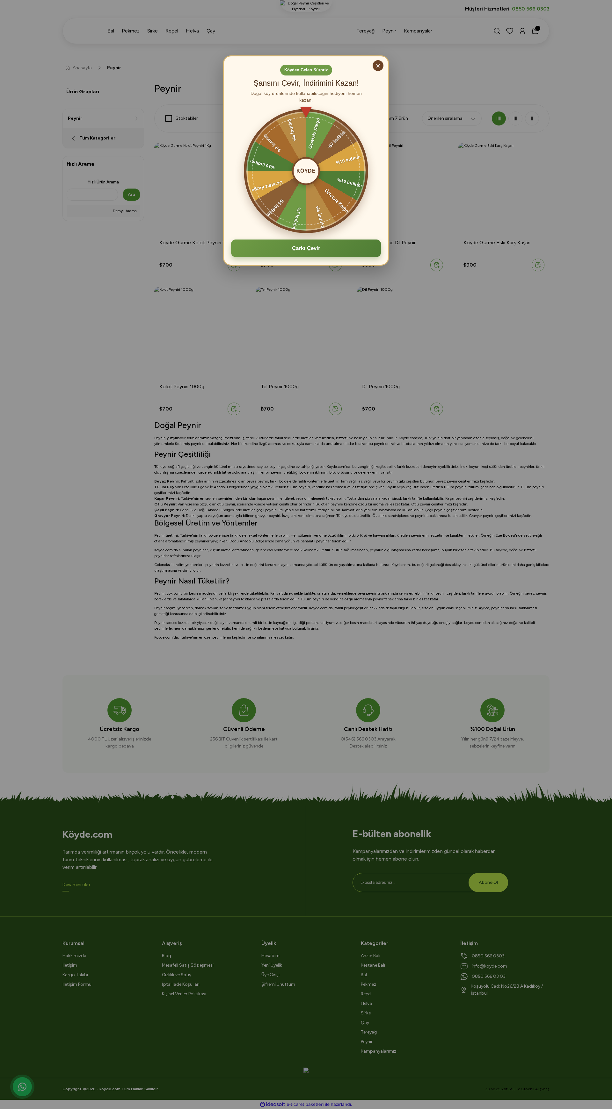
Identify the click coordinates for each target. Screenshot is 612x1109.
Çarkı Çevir (306, 248)
